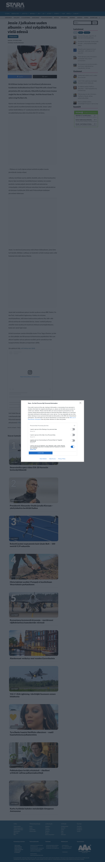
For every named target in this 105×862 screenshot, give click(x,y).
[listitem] (52, 425)
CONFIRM (41, 453)
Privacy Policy (61, 458)
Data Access (52, 458)
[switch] (73, 429)
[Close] (80, 403)
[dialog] (52, 431)
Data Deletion (43, 458)
